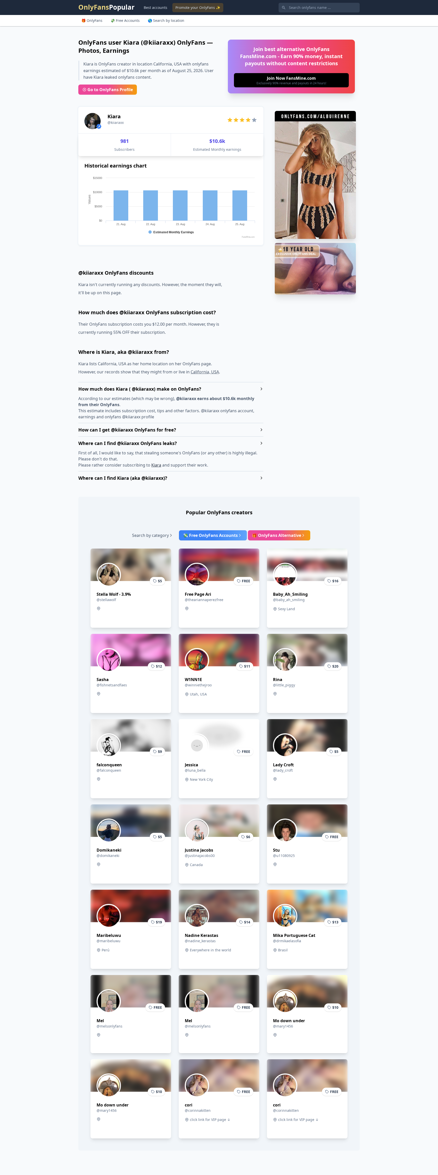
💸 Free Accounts (125, 20)
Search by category (150, 535)
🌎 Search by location (166, 20)
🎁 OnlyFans (91, 20)
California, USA (205, 372)
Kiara (156, 465)
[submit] (291, 80)
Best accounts (155, 7)
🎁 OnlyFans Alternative (276, 535)
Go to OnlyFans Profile (110, 89)
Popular (106, 7)
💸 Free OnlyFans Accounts (210, 535)
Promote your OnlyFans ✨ (197, 7)
